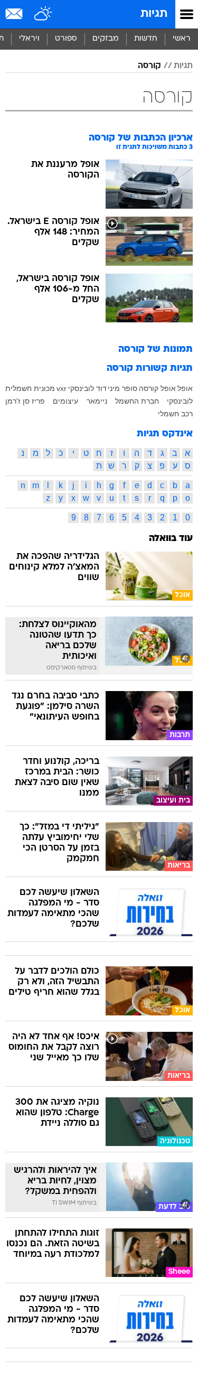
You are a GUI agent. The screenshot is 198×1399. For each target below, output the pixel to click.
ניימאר (97, 401)
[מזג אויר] (43, 14)
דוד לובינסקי (87, 388)
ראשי (182, 39)
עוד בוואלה (171, 538)
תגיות (153, 14)
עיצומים (65, 401)
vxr (61, 388)
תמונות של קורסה (155, 349)
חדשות (145, 39)
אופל (185, 388)
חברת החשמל (137, 401)
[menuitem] (145, 39)
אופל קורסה (157, 388)
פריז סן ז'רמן (25, 401)
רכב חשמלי (175, 413)
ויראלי (29, 39)
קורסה (149, 66)
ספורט (66, 39)
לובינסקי (180, 401)
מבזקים (105, 39)
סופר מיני (122, 388)
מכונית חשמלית (30, 388)
